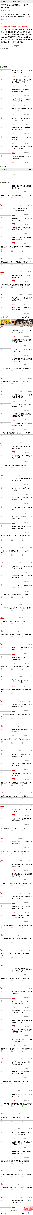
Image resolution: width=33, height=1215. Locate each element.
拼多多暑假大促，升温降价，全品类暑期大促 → (14, 26)
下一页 (21, 46)
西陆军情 (16, 1)
